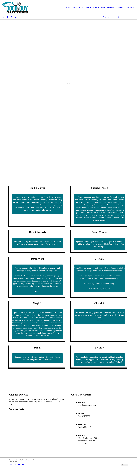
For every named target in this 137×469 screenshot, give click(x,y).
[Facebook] (12, 17)
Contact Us (130, 7)
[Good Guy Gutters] (15, 7)
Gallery (119, 7)
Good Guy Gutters (126, 17)
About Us (76, 7)
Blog (103, 7)
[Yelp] (8, 17)
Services (85, 7)
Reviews (110, 7)
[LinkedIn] (4, 17)
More (95, 7)
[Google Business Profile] (15, 17)
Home (68, 7)
